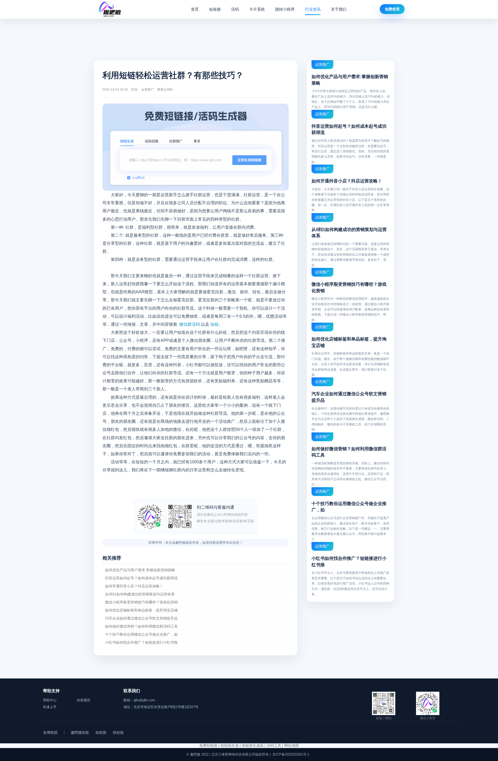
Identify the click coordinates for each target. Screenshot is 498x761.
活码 (235, 9)
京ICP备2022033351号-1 (290, 754)
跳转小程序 (285, 9)
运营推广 (147, 89)
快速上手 (50, 707)
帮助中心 (50, 700)
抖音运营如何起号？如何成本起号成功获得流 (141, 578)
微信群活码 (189, 324)
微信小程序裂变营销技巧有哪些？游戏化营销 (141, 602)
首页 (195, 9)
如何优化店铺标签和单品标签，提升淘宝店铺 (141, 610)
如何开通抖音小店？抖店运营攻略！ (134, 586)
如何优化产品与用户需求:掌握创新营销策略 (140, 570)
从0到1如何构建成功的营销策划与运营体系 (140, 594)
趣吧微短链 (80, 732)
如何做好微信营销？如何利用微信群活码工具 (141, 626)
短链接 (215, 9)
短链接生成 (229, 745)
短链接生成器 (253, 745)
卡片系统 (257, 9)
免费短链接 (208, 745)
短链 (214, 324)
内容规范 (83, 700)
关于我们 (339, 9)
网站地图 (291, 745)
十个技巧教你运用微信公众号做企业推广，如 (141, 634)
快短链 (118, 732)
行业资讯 (313, 9)
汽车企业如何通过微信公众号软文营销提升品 (141, 618)
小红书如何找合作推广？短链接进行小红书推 (141, 642)
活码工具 (274, 745)
